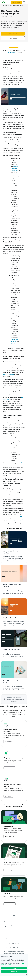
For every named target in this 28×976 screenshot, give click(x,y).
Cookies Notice (8, 964)
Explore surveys (9, 768)
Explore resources (9, 836)
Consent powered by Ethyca (20, 974)
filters (7, 463)
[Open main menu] (24, 2)
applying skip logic (8, 374)
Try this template (13, 33)
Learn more (8, 796)
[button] (14, 922)
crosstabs (12, 463)
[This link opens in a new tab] (7, 947)
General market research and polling (14, 5)
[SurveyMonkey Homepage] (3, 2)
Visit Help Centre (9, 904)
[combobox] (14, 943)
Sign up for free (16, 2)
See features (8, 741)
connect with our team (16, 521)
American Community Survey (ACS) (14, 168)
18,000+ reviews (10, 52)
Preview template (13, 38)
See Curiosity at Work (10, 870)
